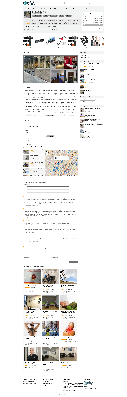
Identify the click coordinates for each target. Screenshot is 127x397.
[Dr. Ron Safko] (28, 15)
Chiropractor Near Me (97, 3)
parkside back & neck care (86, 101)
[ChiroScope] (29, 3)
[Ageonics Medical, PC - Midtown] (50, 328)
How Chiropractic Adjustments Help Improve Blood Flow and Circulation (93, 115)
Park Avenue (68, 15)
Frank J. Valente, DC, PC (62, 157)
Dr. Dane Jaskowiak (89, 86)
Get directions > (49, 149)
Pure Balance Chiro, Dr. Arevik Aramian (93, 81)
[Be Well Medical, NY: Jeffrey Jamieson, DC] (68, 302)
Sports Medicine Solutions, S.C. (91, 65)
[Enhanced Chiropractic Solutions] (50, 302)
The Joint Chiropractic (89, 76)
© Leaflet (64, 175)
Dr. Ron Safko (84, 8)
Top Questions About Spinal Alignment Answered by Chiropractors (92, 120)
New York (46, 8)
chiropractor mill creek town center (87, 99)
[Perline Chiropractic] (32, 276)
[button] (68, 169)
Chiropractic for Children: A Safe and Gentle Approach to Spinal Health (93, 131)
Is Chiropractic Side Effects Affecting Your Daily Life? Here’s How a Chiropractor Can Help (73, 384)
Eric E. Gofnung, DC (89, 70)
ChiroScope (80, 3)
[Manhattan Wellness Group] (32, 328)
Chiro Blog (87, 3)
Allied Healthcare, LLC (89, 91)
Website (56, 29)
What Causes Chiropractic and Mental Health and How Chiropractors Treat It (93, 126)
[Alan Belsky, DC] (32, 354)
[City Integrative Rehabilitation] (50, 276)
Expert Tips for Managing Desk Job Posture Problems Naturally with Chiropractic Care (73, 390)
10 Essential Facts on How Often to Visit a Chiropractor (93, 136)
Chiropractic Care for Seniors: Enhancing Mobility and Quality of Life (73, 387)
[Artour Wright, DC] (68, 328)
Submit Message (73, 261)
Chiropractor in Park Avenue (72, 8)
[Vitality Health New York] (50, 354)
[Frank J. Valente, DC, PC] (68, 276)
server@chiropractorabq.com (90, 388)
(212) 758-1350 (29, 29)
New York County (54, 8)
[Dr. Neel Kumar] (68, 354)
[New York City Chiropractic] (32, 302)
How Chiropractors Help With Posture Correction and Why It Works (92, 110)
